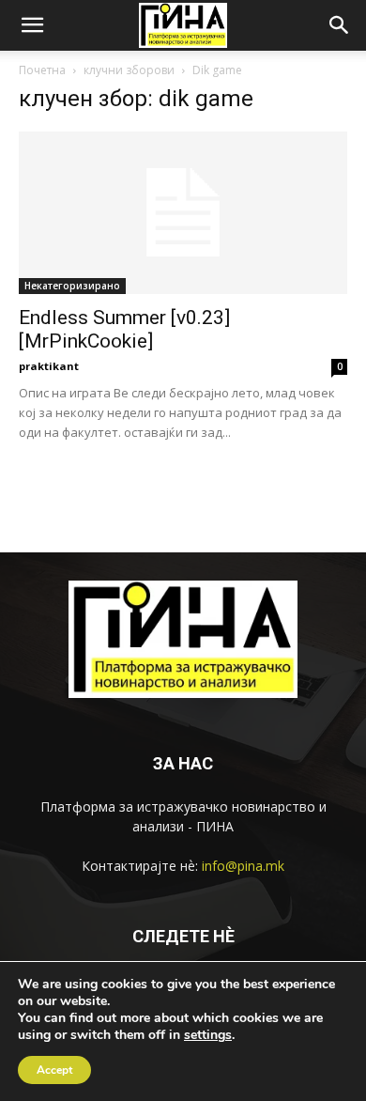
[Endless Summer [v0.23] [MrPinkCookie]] (183, 213)
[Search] (339, 25)
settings (208, 1035)
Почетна (42, 70)
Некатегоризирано (72, 285)
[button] (32, 25)
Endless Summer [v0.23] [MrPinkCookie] (124, 329)
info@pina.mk (243, 866)
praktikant (49, 366)
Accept (54, 1070)
